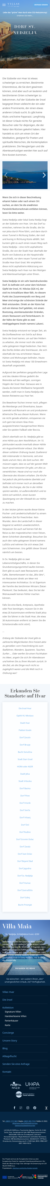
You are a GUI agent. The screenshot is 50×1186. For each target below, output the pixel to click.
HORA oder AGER (25, 766)
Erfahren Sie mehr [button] (25, 968)
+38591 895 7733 (29, 1121)
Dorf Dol (25, 824)
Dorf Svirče (25, 810)
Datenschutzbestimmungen (25, 1125)
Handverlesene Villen (15, 1016)
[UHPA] (33, 1086)
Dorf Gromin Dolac (25, 839)
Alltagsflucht (9, 1056)
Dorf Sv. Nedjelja (25, 875)
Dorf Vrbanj (25, 817)
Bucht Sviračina (25, 752)
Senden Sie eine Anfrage (16, 1064)
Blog (5, 1048)
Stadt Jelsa (25, 774)
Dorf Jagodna (25, 868)
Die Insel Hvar (25, 708)
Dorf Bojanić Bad (25, 861)
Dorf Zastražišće (25, 890)
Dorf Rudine (25, 832)
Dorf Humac (25, 883)
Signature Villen (13, 1011)
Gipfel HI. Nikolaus (25, 715)
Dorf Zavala (25, 846)
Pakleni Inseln (25, 730)
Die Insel (7, 999)
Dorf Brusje (25, 744)
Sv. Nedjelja (10, 934)
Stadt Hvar (25, 723)
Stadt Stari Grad (25, 759)
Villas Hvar (8, 992)
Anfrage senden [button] (41, 5)
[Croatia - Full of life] (16, 1086)
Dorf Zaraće (25, 737)
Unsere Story (9, 1040)
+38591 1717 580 (11, 1121)
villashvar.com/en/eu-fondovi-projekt (25, 1168)
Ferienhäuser (11, 1020)
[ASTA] (25, 1094)
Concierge (8, 1032)
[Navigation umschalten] (4, 5)
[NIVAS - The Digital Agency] (46, 1108)
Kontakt (6, 1071)
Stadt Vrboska (25, 781)
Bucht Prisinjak (25, 904)
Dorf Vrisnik (25, 803)
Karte (7, 1025)
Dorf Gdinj (25, 897)
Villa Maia (17, 927)
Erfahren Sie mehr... (25, 14)
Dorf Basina (25, 788)
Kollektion (8, 1007)
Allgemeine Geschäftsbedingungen (25, 1123)
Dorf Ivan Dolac (25, 854)
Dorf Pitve (25, 795)
